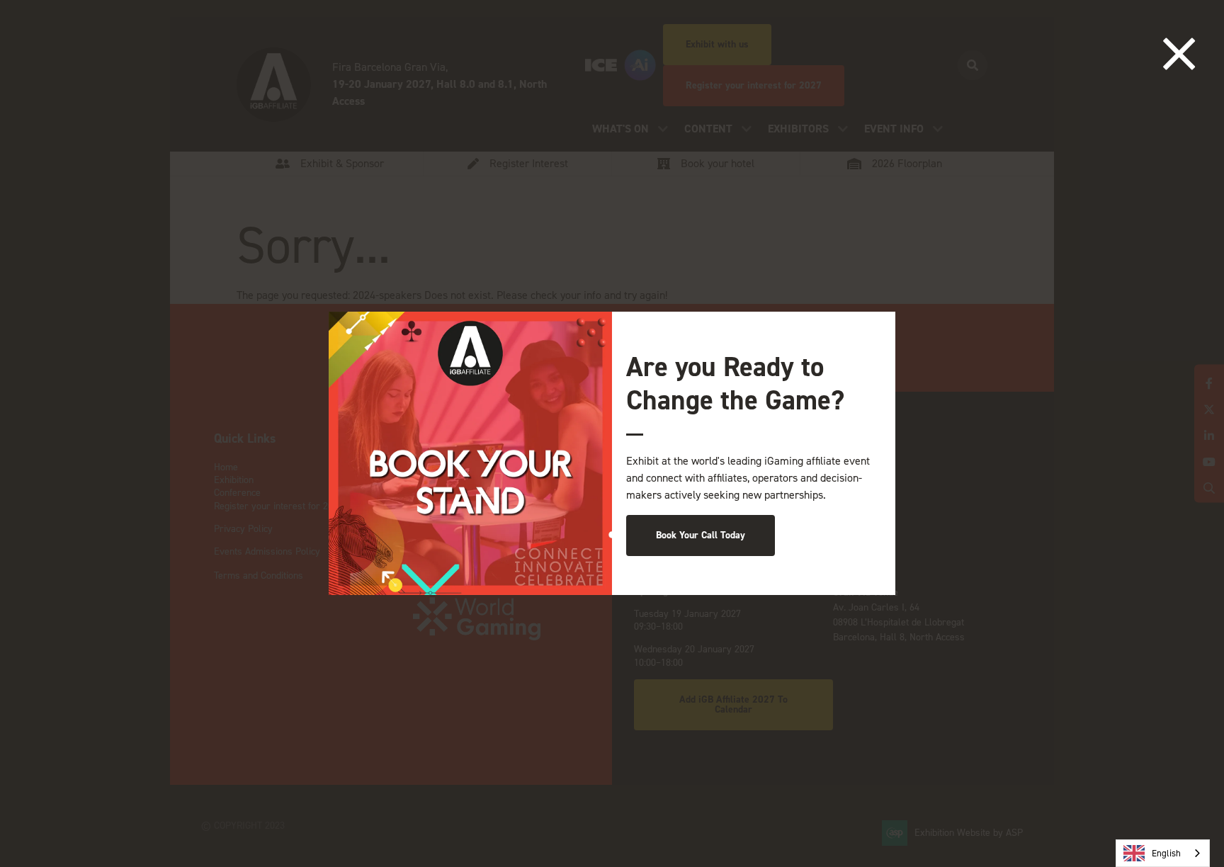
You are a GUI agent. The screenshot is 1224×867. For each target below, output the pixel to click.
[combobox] (1163, 853)
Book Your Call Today (700, 535)
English (1166, 853)
